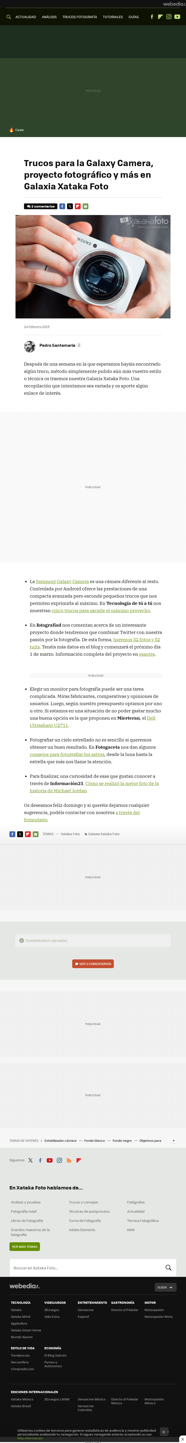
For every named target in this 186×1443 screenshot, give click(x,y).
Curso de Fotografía (85, 1220)
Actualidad (136, 1211)
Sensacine (86, 1309)
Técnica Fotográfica (143, 1220)
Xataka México (22, 1399)
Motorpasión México (154, 1401)
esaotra (147, 654)
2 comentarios (42, 206)
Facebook (152, 17)
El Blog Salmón (55, 1355)
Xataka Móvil (20, 1316)
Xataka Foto (70, 833)
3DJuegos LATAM (57, 1399)
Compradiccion (22, 1368)
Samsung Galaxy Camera (62, 581)
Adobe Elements (82, 1229)
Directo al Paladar (124, 1309)
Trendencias (20, 1355)
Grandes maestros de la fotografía (30, 1232)
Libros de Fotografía (27, 1220)
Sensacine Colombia (86, 1408)
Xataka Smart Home (26, 1330)
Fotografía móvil (24, 1211)
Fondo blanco (95, 1140)
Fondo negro (122, 1140)
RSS (69, 1159)
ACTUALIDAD (26, 16)
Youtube (177, 17)
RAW (131, 1229)
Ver (95, 963)
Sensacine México (92, 1399)
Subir (162, 1287)
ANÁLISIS (49, 16)
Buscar (168, 1267)
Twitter (70, 206)
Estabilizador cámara (61, 1140)
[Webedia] (174, 4)
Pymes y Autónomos (53, 1364)
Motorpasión (154, 1309)
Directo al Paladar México (124, 1401)
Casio (19, 129)
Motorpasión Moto (159, 1316)
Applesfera (19, 1323)
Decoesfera (20, 1362)
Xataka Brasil (21, 1406)
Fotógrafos (136, 1202)
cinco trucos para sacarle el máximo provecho (101, 610)
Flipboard (160, 17)
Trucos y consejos (83, 1202)
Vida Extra (52, 1316)
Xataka (16, 1309)
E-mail (85, 206)
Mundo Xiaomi (21, 1337)
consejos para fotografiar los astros (67, 754)
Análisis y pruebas (26, 1202)
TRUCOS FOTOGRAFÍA (79, 16)
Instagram (169, 17)
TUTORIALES (113, 16)
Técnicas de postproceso (89, 1211)
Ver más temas (24, 1246)
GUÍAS (134, 16)
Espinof (83, 1316)
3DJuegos (51, 1309)
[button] (60, 345)
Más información (30, 1438)
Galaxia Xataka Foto (103, 833)
